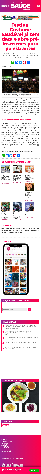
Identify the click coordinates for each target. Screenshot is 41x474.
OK (29, 309)
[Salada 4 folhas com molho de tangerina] (20, 402)
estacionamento (21, 228)
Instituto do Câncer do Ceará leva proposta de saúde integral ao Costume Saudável (17, 215)
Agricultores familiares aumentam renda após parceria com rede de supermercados (29, 196)
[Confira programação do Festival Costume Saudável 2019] (29, 206)
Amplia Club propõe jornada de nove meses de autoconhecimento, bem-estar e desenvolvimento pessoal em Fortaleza (20, 327)
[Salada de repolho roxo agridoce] (30, 412)
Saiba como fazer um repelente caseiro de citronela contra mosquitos (21, 338)
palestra (11, 232)
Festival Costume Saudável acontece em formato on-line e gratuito (29, 176)
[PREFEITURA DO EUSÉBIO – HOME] (20, 19)
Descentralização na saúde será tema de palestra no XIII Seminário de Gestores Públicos (17, 177)
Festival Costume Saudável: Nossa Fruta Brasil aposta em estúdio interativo (4, 215)
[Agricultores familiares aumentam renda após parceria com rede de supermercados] (29, 187)
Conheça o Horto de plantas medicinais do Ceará (20, 342)
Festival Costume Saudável (19, 230)
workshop (18, 232)
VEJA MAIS (6, 425)
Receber (34, 470)
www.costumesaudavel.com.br (13, 114)
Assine (4, 445)
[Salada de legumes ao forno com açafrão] (10, 412)
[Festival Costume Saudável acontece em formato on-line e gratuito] (29, 169)
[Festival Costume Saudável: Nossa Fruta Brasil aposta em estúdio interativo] (5, 206)
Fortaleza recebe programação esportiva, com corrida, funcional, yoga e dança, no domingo (5, 177)
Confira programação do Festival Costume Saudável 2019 (29, 214)
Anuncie (4, 439)
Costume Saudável (8, 228)
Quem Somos (6, 441)
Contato (5, 447)
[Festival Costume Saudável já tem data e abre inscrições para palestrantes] (20, 9)
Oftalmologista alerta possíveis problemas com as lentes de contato (20, 348)
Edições (4, 443)
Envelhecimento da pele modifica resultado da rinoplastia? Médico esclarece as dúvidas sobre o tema (20, 333)
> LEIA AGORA (5, 183)
